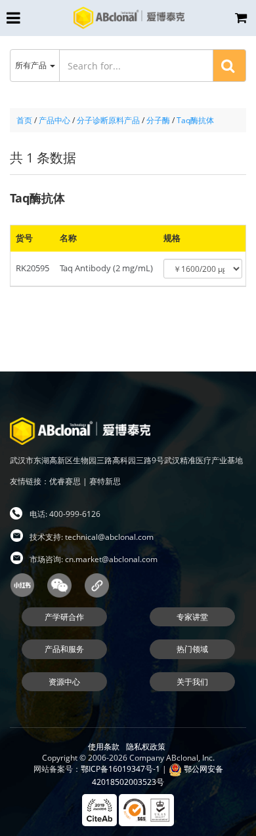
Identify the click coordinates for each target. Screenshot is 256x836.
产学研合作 (64, 616)
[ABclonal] (129, 17)
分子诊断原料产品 (108, 120)
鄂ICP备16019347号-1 (120, 768)
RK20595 (32, 268)
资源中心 (64, 681)
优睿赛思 (65, 481)
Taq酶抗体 (195, 120)
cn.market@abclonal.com (111, 559)
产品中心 (54, 120)
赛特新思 (105, 481)
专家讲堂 (192, 616)
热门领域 (192, 649)
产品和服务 (64, 649)
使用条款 (103, 746)
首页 (24, 120)
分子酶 (158, 120)
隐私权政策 (145, 746)
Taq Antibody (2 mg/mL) (106, 268)
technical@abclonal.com (109, 536)
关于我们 (192, 681)
